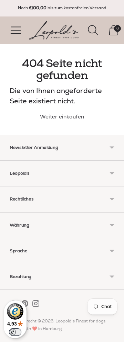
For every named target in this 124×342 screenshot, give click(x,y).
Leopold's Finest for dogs (80, 321)
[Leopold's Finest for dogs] (54, 30)
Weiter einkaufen (62, 116)
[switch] (15, 332)
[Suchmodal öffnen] (93, 30)
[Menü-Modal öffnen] (15, 30)
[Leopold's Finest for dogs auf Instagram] (36, 304)
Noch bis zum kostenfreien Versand (62, 8)
